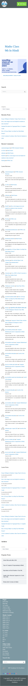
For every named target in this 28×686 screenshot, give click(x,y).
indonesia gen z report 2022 (11, 428)
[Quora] (16, 673)
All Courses (5, 605)
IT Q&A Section (6, 645)
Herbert (7, 307)
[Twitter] (5, 673)
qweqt (6, 249)
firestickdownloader (9, 238)
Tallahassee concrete (9, 286)
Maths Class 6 (6, 628)
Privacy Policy (6, 654)
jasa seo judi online (9, 452)
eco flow (3, 150)
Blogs (4, 649)
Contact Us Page (6, 608)
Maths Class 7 (6, 626)
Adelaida (7, 320)
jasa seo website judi (9, 439)
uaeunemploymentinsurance (11, 229)
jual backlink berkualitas (10, 353)
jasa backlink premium (10, 329)
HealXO (3, 155)
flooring (3, 160)
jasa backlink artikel (9, 402)
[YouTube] (9, 673)
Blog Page (5, 603)
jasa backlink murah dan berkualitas (13, 377)
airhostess (3, 153)
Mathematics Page (7, 610)
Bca (3, 641)
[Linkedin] (14, 673)
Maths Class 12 (6, 617)
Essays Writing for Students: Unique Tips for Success (13, 119)
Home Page (5, 601)
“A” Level (5, 634)
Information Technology (8, 612)
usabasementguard (5, 148)
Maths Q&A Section (7, 647)
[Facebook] (3, 673)
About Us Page (6, 607)
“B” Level (5, 636)
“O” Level (5, 632)
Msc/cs (4, 639)
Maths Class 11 (6, 618)
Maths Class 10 (6, 620)
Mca (4, 637)
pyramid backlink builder (11, 296)
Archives (3, 546)
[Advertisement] (14, 23)
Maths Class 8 (6, 624)
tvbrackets (7, 260)
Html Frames (10, 150)
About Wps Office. (20, 286)
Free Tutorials (6, 653)
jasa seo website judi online (11, 364)
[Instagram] (7, 673)
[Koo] (12, 673)
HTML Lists (9, 160)
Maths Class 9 (6, 622)
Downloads (5, 651)
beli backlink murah (9, 342)
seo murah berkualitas (10, 390)
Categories (3, 106)
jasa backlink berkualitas (10, 415)
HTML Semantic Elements (17, 148)
